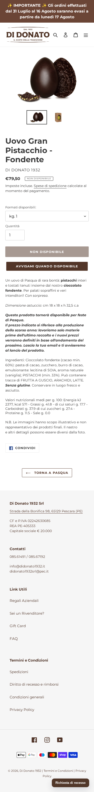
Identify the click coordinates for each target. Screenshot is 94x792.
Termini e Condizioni (58, 771)
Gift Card (18, 626)
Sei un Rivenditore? (27, 613)
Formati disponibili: (20, 207)
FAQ (14, 638)
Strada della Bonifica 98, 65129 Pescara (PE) (46, 511)
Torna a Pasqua (50, 473)
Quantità (12, 226)
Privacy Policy (22, 709)
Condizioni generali (27, 697)
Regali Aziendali (24, 600)
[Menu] (86, 35)
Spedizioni (19, 672)
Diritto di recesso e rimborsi (34, 684)
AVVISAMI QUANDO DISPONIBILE (47, 266)
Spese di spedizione (50, 186)
